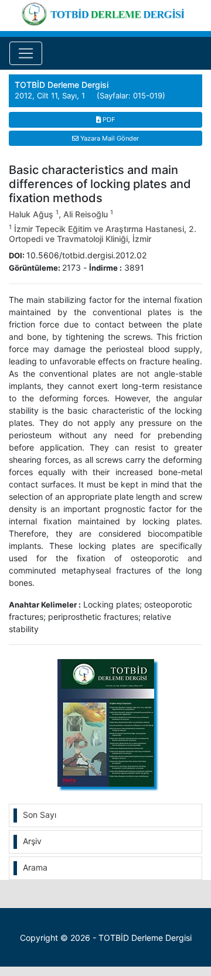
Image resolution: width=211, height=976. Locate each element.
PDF (108, 119)
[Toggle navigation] (25, 53)
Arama (35, 867)
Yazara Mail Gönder (109, 138)
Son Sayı (39, 815)
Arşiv (32, 841)
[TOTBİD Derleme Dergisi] (105, 12)
